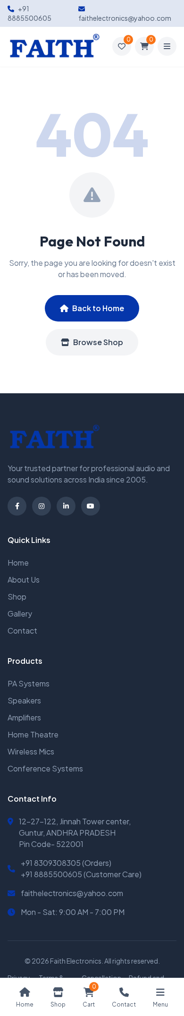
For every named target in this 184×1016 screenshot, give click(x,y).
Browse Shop (98, 342)
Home (18, 562)
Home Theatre (33, 734)
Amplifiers (24, 717)
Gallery (20, 613)
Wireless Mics (31, 751)
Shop (17, 596)
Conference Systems (45, 768)
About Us (24, 579)
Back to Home (98, 308)
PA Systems (29, 683)
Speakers (24, 700)
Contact (22, 630)
